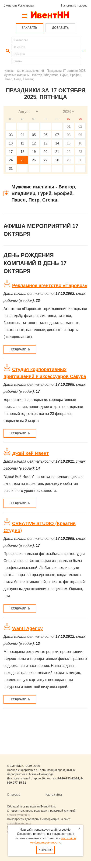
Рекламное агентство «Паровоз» (49, 285)
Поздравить (20, 349)
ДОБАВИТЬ (60, 27)
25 (22, 160)
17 (11, 152)
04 (22, 135)
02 (80, 126)
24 (11, 160)
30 (80, 160)
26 (34, 160)
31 (11, 168)
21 (57, 152)
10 (11, 143)
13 (45, 143)
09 (80, 135)
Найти (7, 51)
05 (34, 135)
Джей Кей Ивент (30, 453)
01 (68, 126)
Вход (7, 5)
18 (22, 152)
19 (34, 152)
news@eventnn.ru (18, 815)
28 (57, 160)
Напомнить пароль (74, 5)
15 (68, 143)
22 (68, 152)
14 (57, 143)
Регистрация (26, 5)
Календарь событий (30, 70)
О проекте (14, 794)
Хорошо (45, 850)
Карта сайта (54, 794)
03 (11, 135)
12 (34, 143)
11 (22, 143)
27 (45, 160)
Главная (9, 70)
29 (68, 160)
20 (45, 152)
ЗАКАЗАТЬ (29, 27)
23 (80, 152)
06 (45, 135)
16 (80, 143)
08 (68, 135)
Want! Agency (27, 628)
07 (57, 135)
